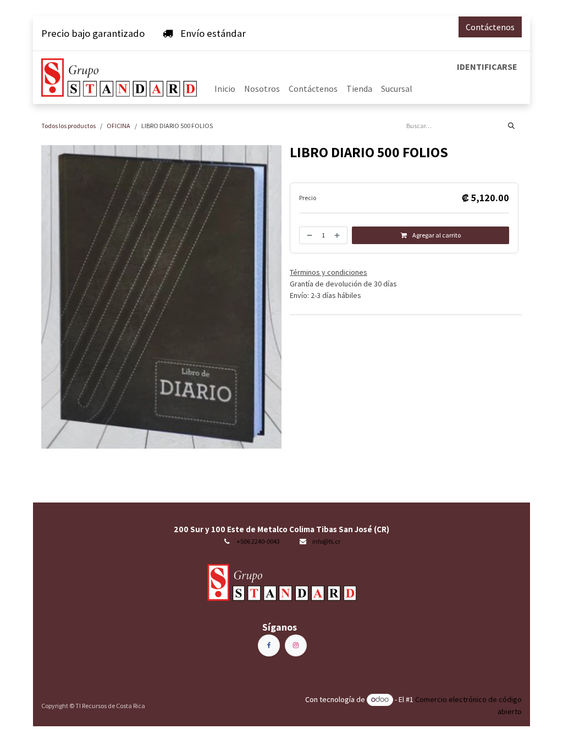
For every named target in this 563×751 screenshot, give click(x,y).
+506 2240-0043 (258, 541)
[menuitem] (225, 89)
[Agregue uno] (338, 235)
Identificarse (487, 66)
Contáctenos (490, 26)
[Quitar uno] (308, 235)
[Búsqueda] (511, 126)
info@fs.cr (326, 541)
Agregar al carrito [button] (436, 235)
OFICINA (118, 126)
